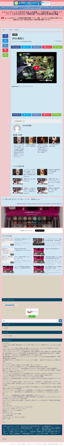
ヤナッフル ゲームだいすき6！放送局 (12, 413)
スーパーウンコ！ (7, 363)
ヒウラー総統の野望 (7, 415)
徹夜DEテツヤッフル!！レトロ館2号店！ (13, 410)
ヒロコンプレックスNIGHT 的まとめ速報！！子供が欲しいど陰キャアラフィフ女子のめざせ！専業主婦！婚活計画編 (31, 400)
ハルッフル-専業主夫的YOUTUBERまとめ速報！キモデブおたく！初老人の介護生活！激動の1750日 (27, 375)
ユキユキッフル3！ (7, 401)
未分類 (14, 34)
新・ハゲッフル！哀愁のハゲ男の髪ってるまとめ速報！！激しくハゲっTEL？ (22, 365)
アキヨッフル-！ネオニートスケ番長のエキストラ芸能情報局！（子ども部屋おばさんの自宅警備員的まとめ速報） (31, 390)
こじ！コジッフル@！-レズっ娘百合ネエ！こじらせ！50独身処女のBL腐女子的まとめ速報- (25, 366)
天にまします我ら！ (7, 405)
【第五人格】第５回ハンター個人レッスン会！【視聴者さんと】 (22, 199)
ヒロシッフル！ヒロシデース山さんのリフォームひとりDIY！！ (18, 407)
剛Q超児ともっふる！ (8, 412)
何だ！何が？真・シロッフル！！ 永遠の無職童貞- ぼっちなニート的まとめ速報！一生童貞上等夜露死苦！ (30, 368)
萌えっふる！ (6, 403)
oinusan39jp (58, 41)
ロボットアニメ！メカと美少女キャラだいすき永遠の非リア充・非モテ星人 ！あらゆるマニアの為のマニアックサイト (32, 373)
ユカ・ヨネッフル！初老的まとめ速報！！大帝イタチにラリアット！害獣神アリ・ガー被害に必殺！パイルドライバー (32, 381)
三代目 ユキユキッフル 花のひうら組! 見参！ (14, 417)
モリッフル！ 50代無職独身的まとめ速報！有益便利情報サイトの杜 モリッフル (23, 395)
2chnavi (4, 439)
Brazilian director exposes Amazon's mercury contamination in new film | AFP (38, 203)
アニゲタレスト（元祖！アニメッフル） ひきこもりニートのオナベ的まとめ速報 (23, 376)
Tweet (5, 41)
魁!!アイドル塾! (6, 418)
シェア (5, 36)
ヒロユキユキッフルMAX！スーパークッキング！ (15, 408)
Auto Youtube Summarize (26, 86)
